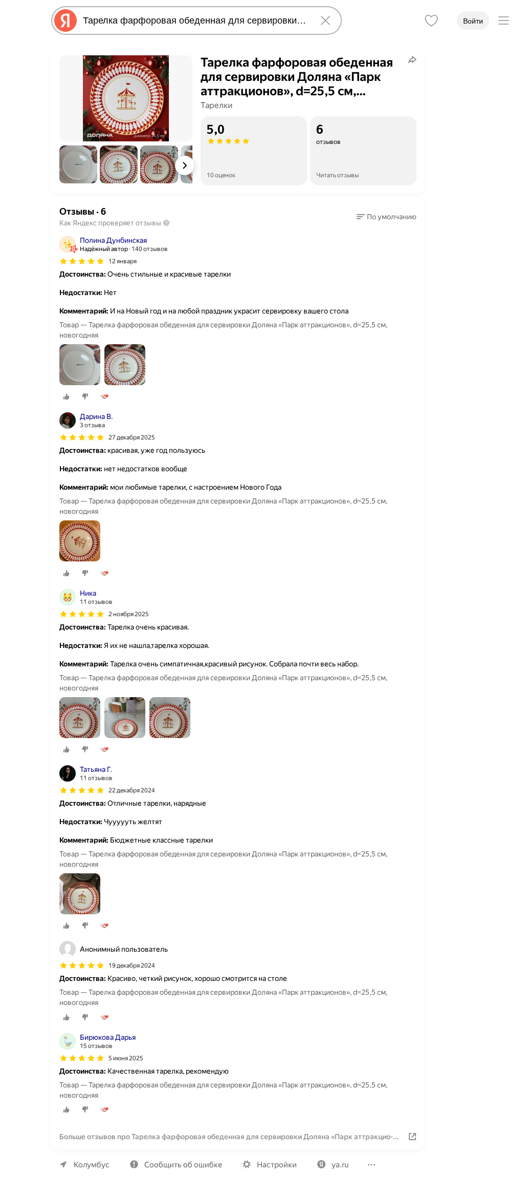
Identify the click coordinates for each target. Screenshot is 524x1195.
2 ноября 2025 (128, 614)
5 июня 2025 (125, 1058)
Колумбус (92, 1164)
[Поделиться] (412, 59)
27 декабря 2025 (131, 437)
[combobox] (194, 20)
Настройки (277, 1164)
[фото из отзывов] (79, 365)
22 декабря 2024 (131, 790)
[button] (78, 164)
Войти (473, 21)
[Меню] (503, 20)
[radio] (66, 396)
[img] (81, 261)
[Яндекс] (65, 20)
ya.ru (340, 1164)
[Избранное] (431, 20)
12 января (122, 261)
